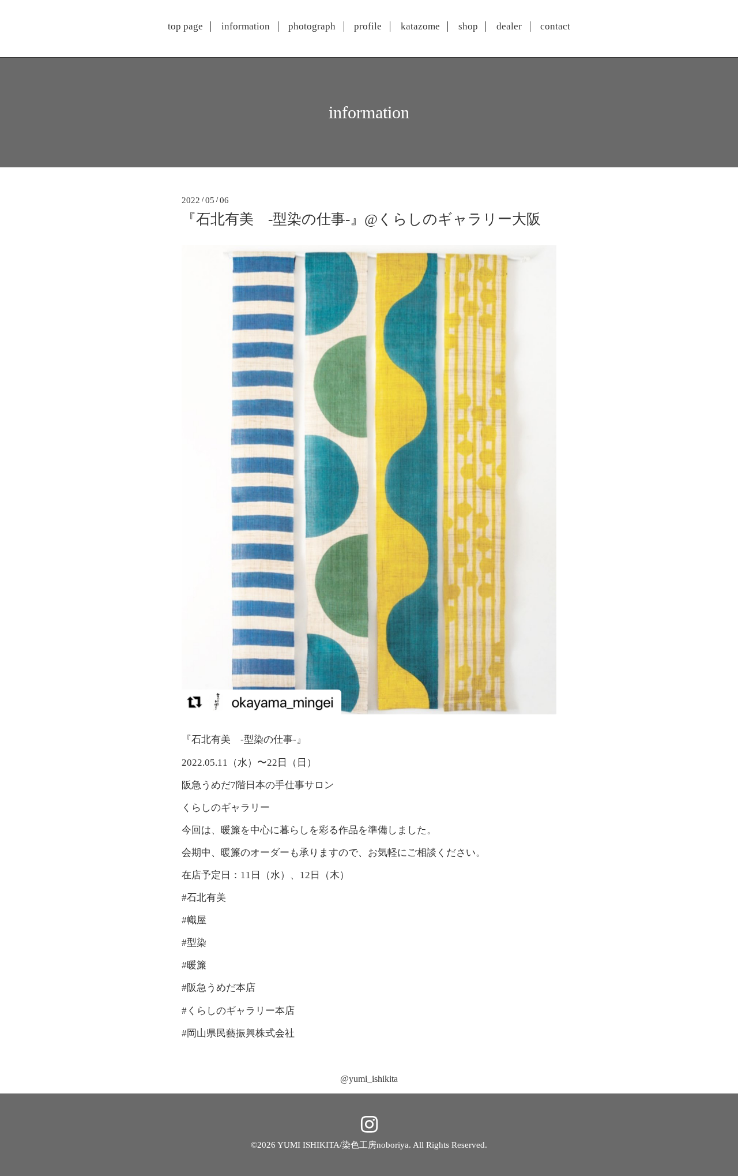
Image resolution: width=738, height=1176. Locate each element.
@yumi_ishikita (369, 1079)
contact (555, 26)
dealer (509, 26)
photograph (312, 26)
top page (185, 26)
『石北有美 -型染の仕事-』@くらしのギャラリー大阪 (361, 219)
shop (468, 26)
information (245, 26)
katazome (420, 26)
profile (368, 26)
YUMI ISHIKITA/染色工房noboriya (343, 1144)
